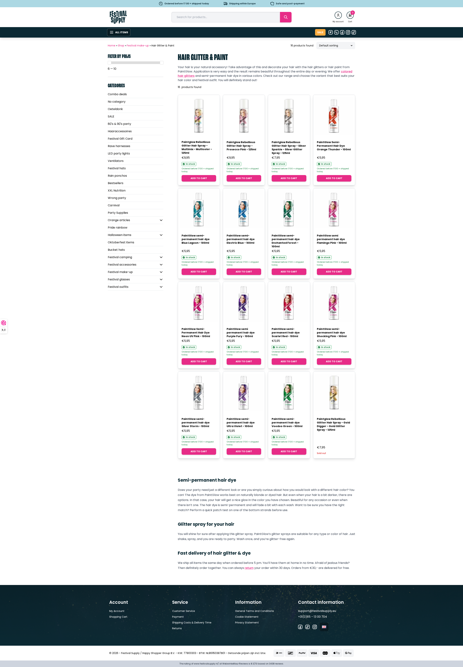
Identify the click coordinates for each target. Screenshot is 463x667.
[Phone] (336, 32)
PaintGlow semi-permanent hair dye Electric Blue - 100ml (241, 239)
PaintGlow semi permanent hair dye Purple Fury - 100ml (241, 332)
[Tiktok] (354, 32)
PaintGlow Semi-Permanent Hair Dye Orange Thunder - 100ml (334, 145)
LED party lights (119, 153)
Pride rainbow (117, 227)
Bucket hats (116, 250)
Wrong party (117, 198)
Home (111, 45)
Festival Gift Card (120, 139)
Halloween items (119, 235)
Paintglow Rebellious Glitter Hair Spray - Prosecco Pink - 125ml (241, 145)
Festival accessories (122, 265)
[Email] (330, 32)
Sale (320, 32)
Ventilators (116, 161)
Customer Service (183, 611)
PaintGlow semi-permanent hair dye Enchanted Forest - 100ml (286, 241)
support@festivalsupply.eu (317, 611)
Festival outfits (118, 287)
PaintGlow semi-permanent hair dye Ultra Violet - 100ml (241, 422)
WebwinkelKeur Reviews (235, 663)
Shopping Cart (118, 617)
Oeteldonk (115, 109)
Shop (121, 45)
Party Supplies (118, 213)
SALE (111, 116)
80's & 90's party (119, 124)
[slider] (109, 62)
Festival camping (120, 257)
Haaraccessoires (120, 131)
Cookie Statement (246, 617)
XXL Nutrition (117, 190)
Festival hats (117, 168)
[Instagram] (348, 32)
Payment (178, 617)
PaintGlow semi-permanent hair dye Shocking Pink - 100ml (332, 332)
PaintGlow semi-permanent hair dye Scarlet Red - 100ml (286, 332)
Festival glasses (119, 279)
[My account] (338, 15)
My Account (116, 611)
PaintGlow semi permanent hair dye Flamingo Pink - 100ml (332, 239)
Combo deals (117, 94)
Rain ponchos (117, 176)
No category (117, 102)
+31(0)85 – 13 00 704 (312, 617)
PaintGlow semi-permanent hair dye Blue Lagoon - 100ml (196, 239)
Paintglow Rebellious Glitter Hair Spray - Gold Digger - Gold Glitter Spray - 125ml (333, 424)
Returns (177, 628)
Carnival (114, 205)
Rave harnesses (119, 146)
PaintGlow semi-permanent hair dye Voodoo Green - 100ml (287, 422)
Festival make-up (138, 45)
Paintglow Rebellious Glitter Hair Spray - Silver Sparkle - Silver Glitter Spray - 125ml (289, 147)
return (249, 568)
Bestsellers (115, 183)
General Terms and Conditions (254, 611)
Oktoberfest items (121, 242)
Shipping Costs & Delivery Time (191, 622)
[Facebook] (342, 32)
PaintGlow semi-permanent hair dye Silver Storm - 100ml (196, 422)
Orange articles (119, 220)
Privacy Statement (247, 622)
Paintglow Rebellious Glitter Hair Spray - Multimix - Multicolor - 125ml (197, 147)
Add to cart (199, 178)
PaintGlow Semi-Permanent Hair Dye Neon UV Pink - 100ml (196, 332)
